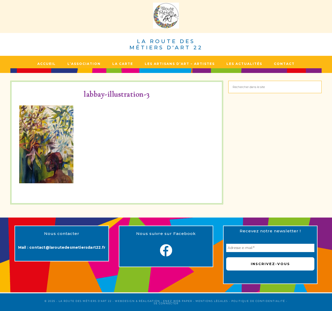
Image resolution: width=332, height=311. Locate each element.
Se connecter (166, 303)
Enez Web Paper (177, 301)
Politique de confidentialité (258, 301)
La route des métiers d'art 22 (166, 44)
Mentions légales (212, 301)
